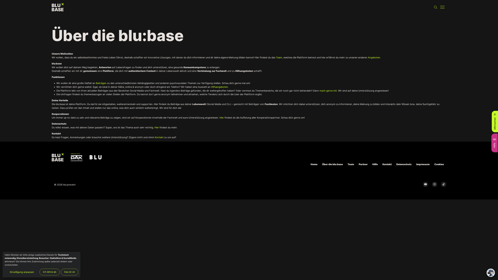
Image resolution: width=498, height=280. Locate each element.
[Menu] (442, 7)
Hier (221, 117)
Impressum (423, 164)
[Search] (435, 7)
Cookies (439, 164)
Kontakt (159, 137)
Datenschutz (404, 164)
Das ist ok (69, 272)
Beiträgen (101, 83)
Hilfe (375, 164)
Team (279, 57)
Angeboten (374, 57)
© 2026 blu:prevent (65, 184)
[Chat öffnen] (491, 273)
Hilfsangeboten (219, 87)
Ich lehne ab (49, 272)
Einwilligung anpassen (22, 272)
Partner (363, 164)
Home (314, 164)
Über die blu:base (332, 164)
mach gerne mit (328, 90)
